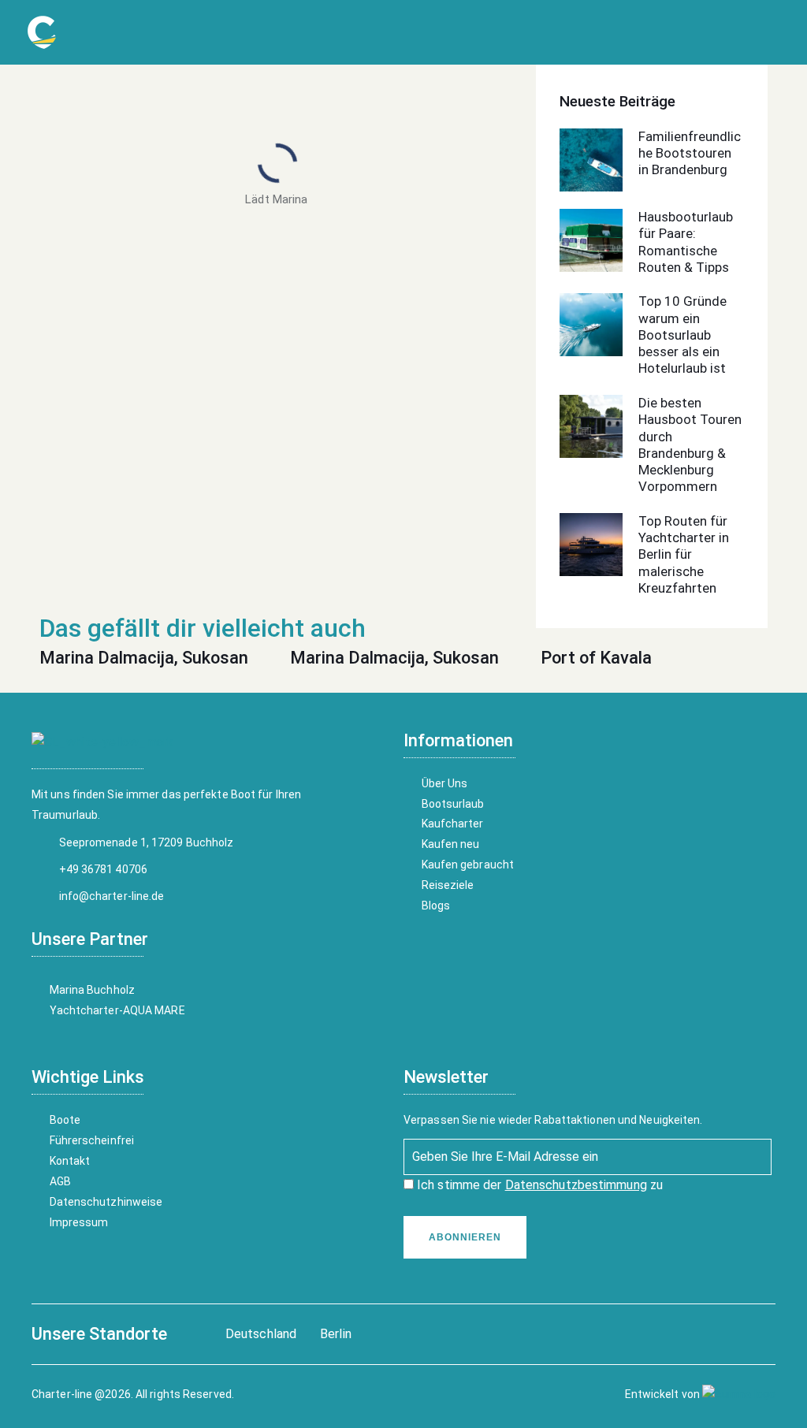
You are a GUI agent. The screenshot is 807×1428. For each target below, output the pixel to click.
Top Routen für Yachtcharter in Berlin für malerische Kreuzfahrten (683, 554)
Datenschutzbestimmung (576, 1184)
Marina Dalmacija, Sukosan (143, 658)
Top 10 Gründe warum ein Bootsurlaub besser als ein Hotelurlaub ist (682, 334)
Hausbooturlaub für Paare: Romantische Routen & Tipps (685, 242)
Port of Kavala (596, 658)
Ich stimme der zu (538, 1184)
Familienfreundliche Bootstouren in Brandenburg (689, 153)
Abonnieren (465, 1237)
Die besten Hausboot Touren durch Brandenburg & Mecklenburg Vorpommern (690, 444)
